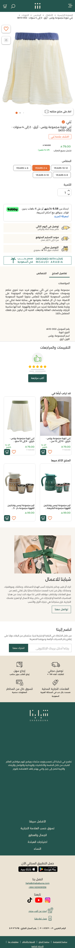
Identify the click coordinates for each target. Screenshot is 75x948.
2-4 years (41, 168)
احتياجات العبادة (37, 842)
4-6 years (22, 168)
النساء (37, 848)
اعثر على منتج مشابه (60, 111)
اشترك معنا (18, 648)
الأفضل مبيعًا (37, 821)
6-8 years (62, 175)
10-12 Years (61, 168)
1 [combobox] (65, 192)
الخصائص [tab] (41, 273)
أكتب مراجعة (37, 378)
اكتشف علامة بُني (60, 136)
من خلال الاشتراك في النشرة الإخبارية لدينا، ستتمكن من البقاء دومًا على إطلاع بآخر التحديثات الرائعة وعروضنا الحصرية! (38, 637)
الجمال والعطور (37, 835)
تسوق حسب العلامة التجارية (37, 828)
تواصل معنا (61, 609)
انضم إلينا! (64, 630)
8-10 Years (42, 175)
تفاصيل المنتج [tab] (59, 273)
